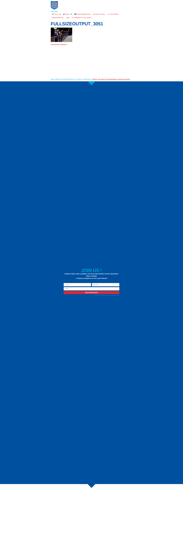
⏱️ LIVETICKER (112, 14)
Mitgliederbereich (58, 17)
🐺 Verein (55, 14)
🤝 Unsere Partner (99, 14)
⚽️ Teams (66, 14)
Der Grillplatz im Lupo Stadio (81, 17)
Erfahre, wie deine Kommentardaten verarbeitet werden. (111, 79)
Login (68, 17)
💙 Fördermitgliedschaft (82, 14)
